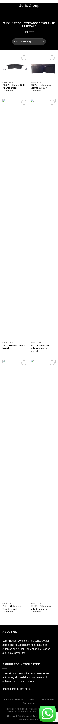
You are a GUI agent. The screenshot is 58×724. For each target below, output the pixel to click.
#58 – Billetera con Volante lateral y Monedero (11, 609)
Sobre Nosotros (17, 709)
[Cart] (54, 6)
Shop (6, 23)
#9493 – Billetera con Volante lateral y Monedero (41, 609)
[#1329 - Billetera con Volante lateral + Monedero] (43, 67)
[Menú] (4, 7)
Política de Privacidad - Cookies (20, 699)
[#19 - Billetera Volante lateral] (14, 219)
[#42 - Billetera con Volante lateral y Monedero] (43, 219)
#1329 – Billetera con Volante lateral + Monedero (41, 88)
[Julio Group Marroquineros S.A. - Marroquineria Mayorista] (29, 5)
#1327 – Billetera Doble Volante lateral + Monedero (14, 88)
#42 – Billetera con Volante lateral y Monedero (40, 348)
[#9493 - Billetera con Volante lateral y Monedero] (43, 480)
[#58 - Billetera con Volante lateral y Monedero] (14, 480)
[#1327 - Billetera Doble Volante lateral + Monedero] (14, 67)
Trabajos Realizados (18, 711)
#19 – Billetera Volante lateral (13, 347)
